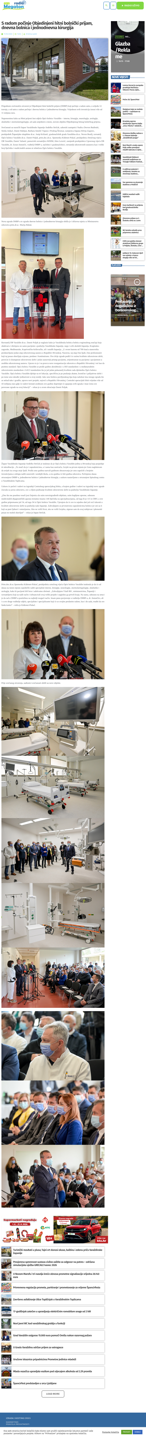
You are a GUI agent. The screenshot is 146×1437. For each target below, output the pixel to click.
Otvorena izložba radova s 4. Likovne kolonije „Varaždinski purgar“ (133, 135)
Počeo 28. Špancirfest (131, 100)
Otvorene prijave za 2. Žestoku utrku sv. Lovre (132, 219)
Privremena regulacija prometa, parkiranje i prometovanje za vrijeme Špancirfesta (56, 1287)
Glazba (119, 37)
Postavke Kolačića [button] (110, 1432)
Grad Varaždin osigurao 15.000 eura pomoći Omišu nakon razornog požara (52, 1335)
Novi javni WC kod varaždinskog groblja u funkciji (39, 1323)
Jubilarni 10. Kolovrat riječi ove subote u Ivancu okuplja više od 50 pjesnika (133, 256)
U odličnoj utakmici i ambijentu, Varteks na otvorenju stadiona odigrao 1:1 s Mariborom (132, 172)
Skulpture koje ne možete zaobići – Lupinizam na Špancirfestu (133, 111)
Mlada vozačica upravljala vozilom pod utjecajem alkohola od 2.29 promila (52, 1371)
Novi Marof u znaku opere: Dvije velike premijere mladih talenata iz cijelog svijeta (133, 148)
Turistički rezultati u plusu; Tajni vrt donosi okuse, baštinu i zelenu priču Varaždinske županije (57, 1251)
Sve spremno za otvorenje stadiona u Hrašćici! (133, 183)
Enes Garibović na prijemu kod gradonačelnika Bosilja (133, 207)
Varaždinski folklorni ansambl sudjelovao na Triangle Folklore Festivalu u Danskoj (133, 160)
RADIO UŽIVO (130, 5)
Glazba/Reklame (122, 50)
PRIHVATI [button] (126, 1432)
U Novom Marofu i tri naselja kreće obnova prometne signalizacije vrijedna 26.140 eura (56, 1275)
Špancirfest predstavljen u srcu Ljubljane (34, 1383)
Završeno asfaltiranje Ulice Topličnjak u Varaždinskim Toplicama (47, 1299)
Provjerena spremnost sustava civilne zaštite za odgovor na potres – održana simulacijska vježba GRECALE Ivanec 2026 (54, 1263)
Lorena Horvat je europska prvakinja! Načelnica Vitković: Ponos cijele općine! (133, 88)
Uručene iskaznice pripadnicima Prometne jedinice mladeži (44, 1359)
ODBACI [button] (137, 1432)
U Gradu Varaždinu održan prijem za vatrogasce (38, 1347)
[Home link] (14, 6)
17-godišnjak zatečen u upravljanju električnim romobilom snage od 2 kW (52, 1311)
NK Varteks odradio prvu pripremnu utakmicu (132, 231)
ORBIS (28, 1418)
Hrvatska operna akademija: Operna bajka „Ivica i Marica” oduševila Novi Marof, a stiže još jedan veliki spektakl (132, 125)
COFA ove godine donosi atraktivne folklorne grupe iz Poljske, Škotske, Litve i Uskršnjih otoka (133, 244)
